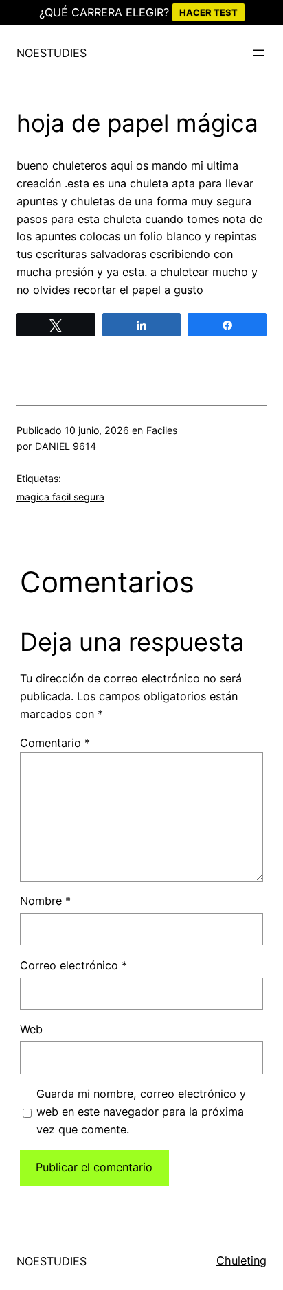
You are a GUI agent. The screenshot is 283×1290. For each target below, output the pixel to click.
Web (31, 1029)
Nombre (45, 901)
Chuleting (241, 1260)
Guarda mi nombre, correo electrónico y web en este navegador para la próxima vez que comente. (141, 1111)
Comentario (55, 743)
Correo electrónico (73, 965)
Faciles (161, 430)
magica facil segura (60, 497)
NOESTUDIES (51, 53)
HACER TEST (208, 12)
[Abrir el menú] (258, 53)
